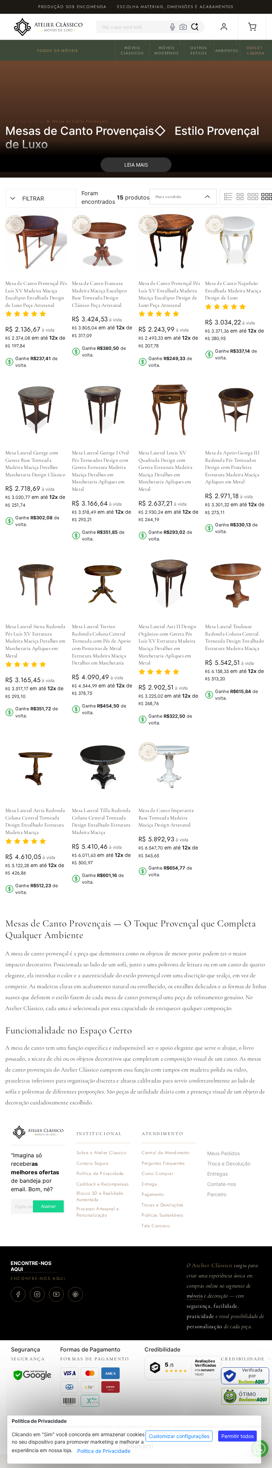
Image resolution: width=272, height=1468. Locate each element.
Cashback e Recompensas (102, 1184)
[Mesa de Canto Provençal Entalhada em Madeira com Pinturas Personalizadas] (169, 240)
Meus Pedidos (223, 1153)
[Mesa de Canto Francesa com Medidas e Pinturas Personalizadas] (103, 240)
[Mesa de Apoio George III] (236, 410)
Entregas (217, 1174)
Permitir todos (237, 1436)
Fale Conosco (156, 1226)
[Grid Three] (253, 196)
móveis (195, 1295)
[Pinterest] (75, 1294)
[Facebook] (18, 1294)
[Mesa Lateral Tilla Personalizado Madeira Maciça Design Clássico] (103, 767)
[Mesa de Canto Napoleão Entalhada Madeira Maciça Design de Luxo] (236, 240)
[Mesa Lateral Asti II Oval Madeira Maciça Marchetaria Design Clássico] (169, 583)
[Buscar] (194, 26)
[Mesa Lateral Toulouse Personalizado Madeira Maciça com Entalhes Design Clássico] (236, 583)
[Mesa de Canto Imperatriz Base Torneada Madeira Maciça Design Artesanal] (169, 767)
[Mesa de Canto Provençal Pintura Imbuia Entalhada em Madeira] (36, 240)
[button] (252, 27)
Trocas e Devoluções (162, 1205)
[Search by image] (183, 27)
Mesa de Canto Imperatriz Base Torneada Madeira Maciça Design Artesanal (166, 817)
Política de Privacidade (103, 1451)
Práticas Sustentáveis (162, 1215)
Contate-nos (221, 1184)
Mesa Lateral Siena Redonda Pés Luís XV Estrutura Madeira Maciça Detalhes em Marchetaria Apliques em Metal (35, 640)
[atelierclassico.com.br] (48, 27)
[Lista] (228, 196)
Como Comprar (158, 1174)
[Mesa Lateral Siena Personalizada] (36, 583)
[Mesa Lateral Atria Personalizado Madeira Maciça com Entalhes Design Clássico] (36, 767)
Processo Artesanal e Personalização (97, 1212)
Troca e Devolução (228, 1163)
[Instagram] (37, 1294)
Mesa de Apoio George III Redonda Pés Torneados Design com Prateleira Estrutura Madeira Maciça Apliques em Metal (232, 467)
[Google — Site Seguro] (32, 1375)
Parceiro (216, 1194)
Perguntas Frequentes (163, 1163)
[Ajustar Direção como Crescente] (208, 196)
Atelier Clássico (212, 1265)
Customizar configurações (179, 1436)
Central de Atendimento (166, 1153)
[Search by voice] (172, 27)
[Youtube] (56, 1294)
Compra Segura (92, 1163)
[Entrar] (224, 27)
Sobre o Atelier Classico (101, 1153)
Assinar (48, 1206)
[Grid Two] (240, 196)
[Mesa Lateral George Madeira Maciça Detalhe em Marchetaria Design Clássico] (36, 410)
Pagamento (153, 1195)
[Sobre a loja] (38, 1131)
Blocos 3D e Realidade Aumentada (99, 1196)
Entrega (149, 1184)
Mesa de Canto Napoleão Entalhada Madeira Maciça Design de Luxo (233, 290)
